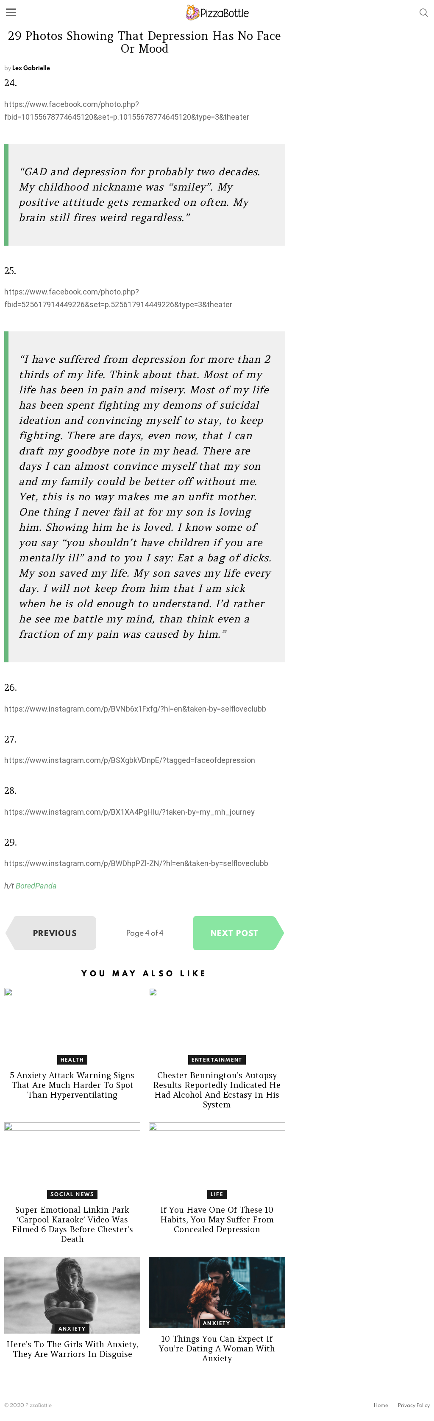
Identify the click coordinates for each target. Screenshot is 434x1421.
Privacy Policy (414, 1405)
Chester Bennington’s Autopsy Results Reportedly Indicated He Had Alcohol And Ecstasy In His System (217, 1090)
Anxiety (72, 1328)
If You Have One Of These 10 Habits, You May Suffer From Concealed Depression (217, 1219)
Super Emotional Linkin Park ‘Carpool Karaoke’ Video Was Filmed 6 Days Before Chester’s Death (72, 1224)
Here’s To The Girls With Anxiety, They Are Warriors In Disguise (72, 1349)
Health (72, 1059)
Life (217, 1194)
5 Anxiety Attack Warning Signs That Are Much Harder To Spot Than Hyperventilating (72, 1085)
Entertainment (217, 1059)
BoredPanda (36, 885)
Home (381, 1405)
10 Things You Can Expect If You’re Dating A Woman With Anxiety (217, 1348)
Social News (72, 1194)
